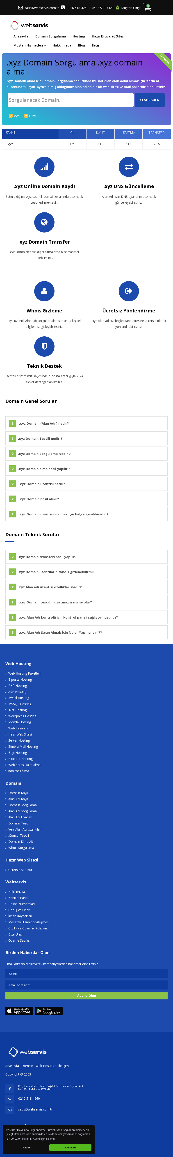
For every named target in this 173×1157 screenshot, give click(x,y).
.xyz (16, 116)
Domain (27, 1066)
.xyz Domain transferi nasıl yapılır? (47, 556)
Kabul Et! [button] (70, 1147)
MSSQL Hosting (19, 704)
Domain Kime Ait (20, 841)
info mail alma (18, 771)
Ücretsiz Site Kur (20, 870)
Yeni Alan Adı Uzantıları (24, 829)
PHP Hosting (17, 685)
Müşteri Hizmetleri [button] (29, 45)
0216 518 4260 (78, 8)
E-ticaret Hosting (20, 759)
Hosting (79, 36)
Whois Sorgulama (21, 847)
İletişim (98, 45)
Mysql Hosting (18, 698)
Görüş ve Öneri (19, 910)
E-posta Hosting (20, 679)
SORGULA (151, 100)
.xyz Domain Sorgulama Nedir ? (44, 453)
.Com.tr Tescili (18, 835)
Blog (81, 45)
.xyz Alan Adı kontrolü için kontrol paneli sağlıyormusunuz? (68, 617)
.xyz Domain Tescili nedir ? (40, 438)
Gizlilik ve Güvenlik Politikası (28, 928)
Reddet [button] (27, 1147)
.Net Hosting (17, 710)
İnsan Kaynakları (20, 916)
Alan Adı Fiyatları (20, 817)
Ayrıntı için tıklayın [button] (44, 1139)
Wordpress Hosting (22, 716)
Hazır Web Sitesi (20, 734)
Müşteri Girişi (130, 8)
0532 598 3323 (103, 8)
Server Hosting (19, 740)
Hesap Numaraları (21, 904)
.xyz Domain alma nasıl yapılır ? (44, 468)
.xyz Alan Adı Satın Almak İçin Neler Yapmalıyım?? (60, 632)
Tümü (33, 116)
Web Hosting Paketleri (24, 673)
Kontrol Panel (18, 898)
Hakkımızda (62, 45)
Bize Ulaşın (16, 934)
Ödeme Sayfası (19, 940)
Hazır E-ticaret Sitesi (108, 36)
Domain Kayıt (18, 793)
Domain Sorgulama (50, 36)
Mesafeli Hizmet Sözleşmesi (28, 922)
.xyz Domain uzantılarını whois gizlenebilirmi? (56, 572)
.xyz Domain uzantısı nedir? (41, 484)
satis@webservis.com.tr (42, 8)
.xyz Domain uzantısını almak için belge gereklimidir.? (63, 514)
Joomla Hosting (19, 722)
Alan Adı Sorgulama (22, 811)
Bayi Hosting (17, 752)
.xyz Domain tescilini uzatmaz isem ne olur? (55, 602)
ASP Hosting (17, 691)
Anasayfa (21, 36)
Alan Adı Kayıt (18, 799)
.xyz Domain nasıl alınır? (38, 499)
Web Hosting (45, 1066)
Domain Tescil (18, 823)
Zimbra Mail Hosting (23, 746)
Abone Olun (86, 995)
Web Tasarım (18, 728)
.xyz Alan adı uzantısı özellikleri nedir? (50, 587)
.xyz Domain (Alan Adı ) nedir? (43, 423)
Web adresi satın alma (24, 765)
